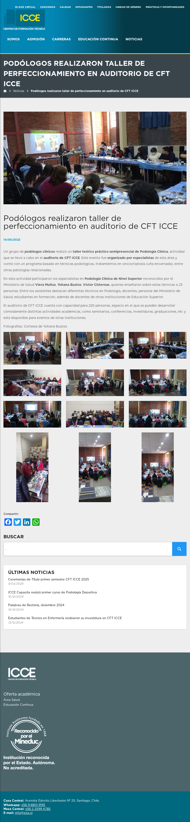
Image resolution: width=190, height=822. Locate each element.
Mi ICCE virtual (25, 7)
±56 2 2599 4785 (38, 809)
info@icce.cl (23, 813)
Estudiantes (84, 7)
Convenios (47, 7)
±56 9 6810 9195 (33, 805)
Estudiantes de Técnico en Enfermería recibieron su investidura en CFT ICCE (65, 620)
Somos (13, 39)
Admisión (36, 39)
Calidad (65, 7)
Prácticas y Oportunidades (165, 7)
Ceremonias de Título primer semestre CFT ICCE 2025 (48, 581)
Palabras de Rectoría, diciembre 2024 (36, 607)
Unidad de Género (128, 7)
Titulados (104, 7)
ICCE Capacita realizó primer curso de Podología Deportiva (52, 594)
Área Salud (11, 700)
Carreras (61, 39)
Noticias (134, 39)
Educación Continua (98, 39)
